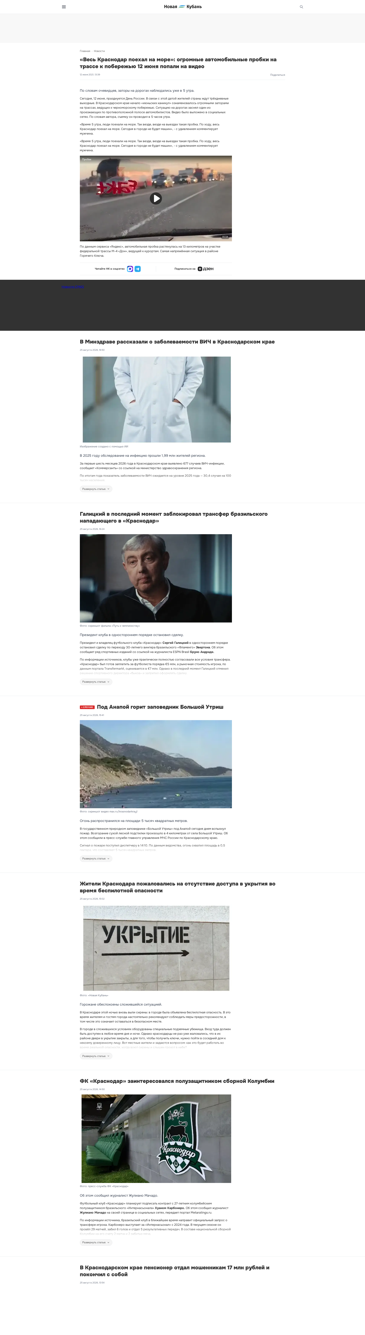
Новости (99, 51)
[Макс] (130, 269)
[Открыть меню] (64, 7)
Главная (85, 51)
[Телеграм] (138, 269)
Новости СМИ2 (73, 287)
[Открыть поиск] (301, 6)
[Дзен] (205, 269)
